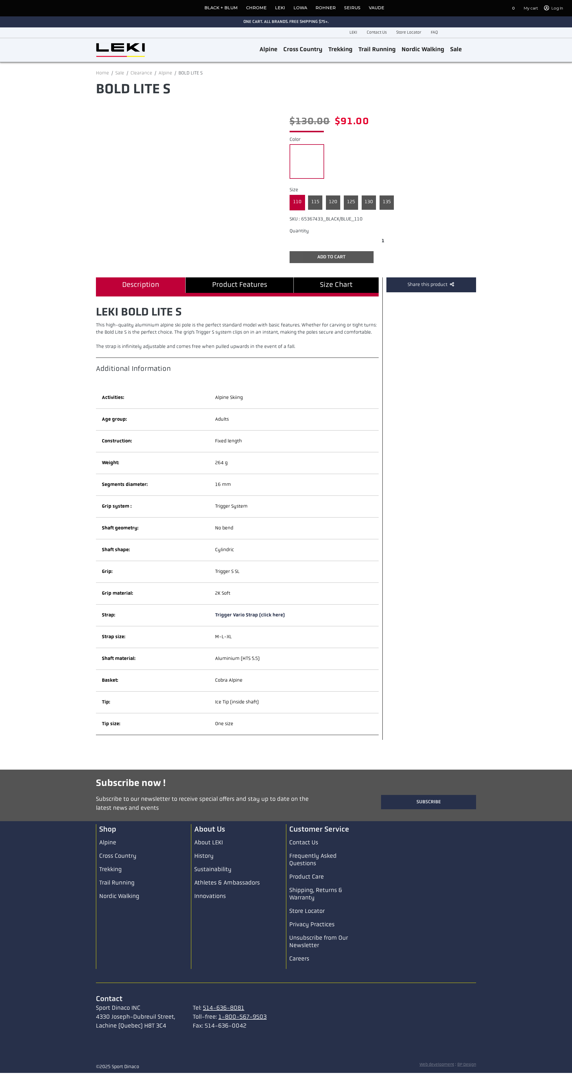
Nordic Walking (423, 50)
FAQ (434, 32)
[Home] (120, 50)
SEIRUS (352, 7)
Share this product (428, 284)
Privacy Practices (312, 925)
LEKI (280, 7)
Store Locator (408, 32)
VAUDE (376, 7)
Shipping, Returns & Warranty (315, 894)
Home (102, 73)
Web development (436, 1065)
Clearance (141, 73)
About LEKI (208, 843)
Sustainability (212, 870)
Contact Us (377, 32)
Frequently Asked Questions (313, 860)
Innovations (210, 897)
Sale (456, 50)
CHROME (256, 7)
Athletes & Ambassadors (227, 883)
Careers (299, 959)
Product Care (306, 877)
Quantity (299, 231)
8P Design (466, 1065)
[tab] (141, 285)
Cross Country (302, 50)
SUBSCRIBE (428, 802)
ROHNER (325, 7)
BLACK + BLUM (221, 7)
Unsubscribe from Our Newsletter (318, 942)
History (204, 856)
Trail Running (377, 50)
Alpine (268, 50)
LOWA (300, 7)
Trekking (340, 50)
